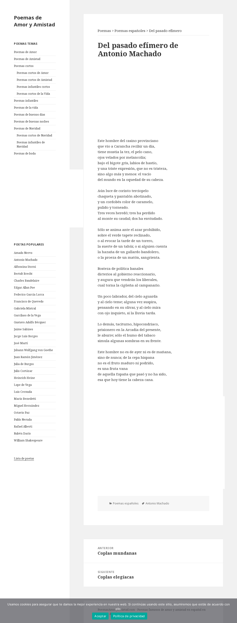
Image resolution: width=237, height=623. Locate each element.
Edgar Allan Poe (24, 287)
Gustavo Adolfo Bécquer (30, 322)
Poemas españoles (126, 503)
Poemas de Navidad (27, 128)
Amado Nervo (23, 253)
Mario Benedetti (25, 399)
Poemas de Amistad (27, 59)
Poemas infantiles (26, 101)
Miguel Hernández (26, 406)
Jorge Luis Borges (26, 336)
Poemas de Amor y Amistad (34, 21)
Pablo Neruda (23, 420)
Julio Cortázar (23, 371)
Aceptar (100, 616)
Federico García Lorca (29, 294)
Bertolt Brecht (23, 274)
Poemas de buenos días (29, 114)
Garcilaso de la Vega (27, 315)
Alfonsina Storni (25, 267)
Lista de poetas (24, 458)
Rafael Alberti (23, 426)
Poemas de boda (25, 153)
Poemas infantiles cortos (33, 87)
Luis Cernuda (23, 392)
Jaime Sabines (23, 329)
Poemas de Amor (25, 52)
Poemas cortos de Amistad (34, 80)
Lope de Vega (23, 385)
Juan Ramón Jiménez (28, 357)
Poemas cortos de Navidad (34, 135)
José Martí (21, 343)
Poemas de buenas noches (31, 121)
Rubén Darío (22, 433)
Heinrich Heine (24, 378)
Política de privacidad (129, 616)
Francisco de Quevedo (29, 301)
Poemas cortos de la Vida (33, 94)
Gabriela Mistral (25, 308)
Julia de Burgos (24, 364)
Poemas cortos (24, 66)
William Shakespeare (28, 440)
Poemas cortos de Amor (33, 73)
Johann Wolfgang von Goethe (33, 350)
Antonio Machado (25, 260)
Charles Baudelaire (26, 281)
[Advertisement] (48, 198)
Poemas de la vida (26, 108)
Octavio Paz (22, 413)
